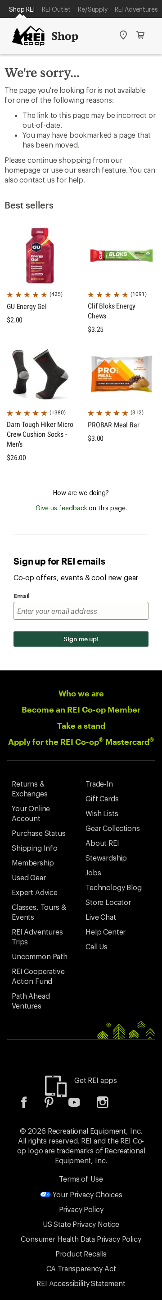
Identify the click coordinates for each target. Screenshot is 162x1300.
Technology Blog (114, 887)
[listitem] (30, 1105)
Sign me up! (81, 639)
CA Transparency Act (81, 1268)
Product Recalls (81, 1253)
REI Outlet (56, 9)
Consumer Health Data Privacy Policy (81, 1239)
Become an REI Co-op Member (81, 709)
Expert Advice (35, 892)
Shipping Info (35, 847)
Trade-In (99, 783)
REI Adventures (136, 9)
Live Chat (101, 917)
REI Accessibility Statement (81, 1283)
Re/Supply (93, 9)
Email (22, 596)
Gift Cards (102, 798)
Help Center (106, 931)
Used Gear (29, 877)
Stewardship (106, 857)
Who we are (81, 693)
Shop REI (22, 9)
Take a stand (81, 725)
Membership (33, 862)
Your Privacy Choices (86, 1194)
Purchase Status (39, 833)
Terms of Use (81, 1178)
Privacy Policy (81, 1209)
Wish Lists (102, 813)
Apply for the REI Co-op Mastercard (81, 742)
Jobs (93, 872)
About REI (102, 843)
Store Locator (108, 902)
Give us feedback (61, 508)
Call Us (97, 946)
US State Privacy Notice (81, 1224)
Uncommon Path (40, 956)
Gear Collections (113, 828)
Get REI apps (95, 1080)
